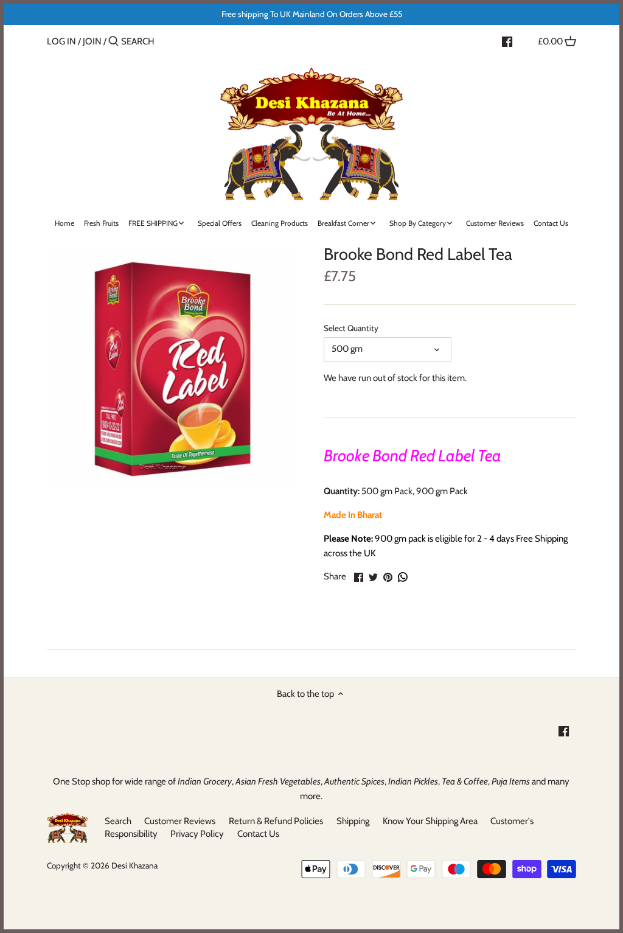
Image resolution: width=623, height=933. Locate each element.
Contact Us (258, 833)
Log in (61, 41)
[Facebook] (507, 40)
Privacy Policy (197, 833)
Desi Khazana (134, 865)
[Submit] (113, 42)
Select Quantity (351, 328)
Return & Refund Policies (276, 821)
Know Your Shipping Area (430, 821)
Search (118, 821)
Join (92, 41)
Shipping (352, 821)
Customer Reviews (179, 821)
